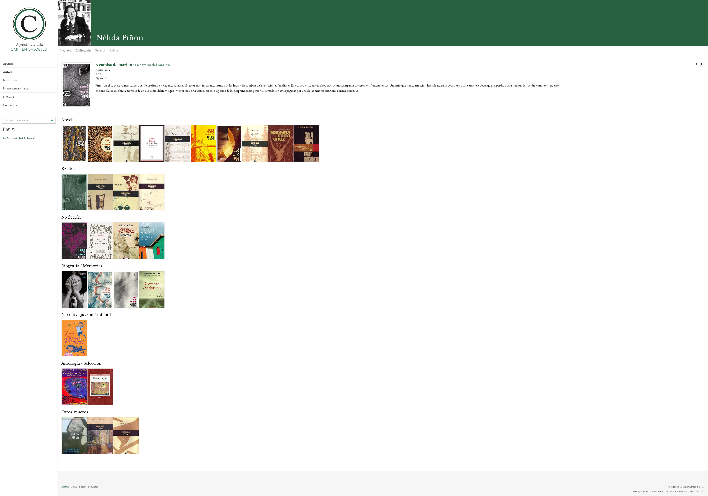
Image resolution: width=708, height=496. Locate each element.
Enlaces (114, 50)
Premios (100, 50)
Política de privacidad (678, 491)
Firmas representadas (16, 88)
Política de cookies (696, 491)
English (22, 137)
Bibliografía (83, 50)
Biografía (66, 50)
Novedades (10, 80)
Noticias (8, 97)
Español (6, 137)
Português (31, 137)
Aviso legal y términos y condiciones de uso (650, 491)
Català (14, 137)
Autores (8, 72)
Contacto (9, 105)
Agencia (8, 63)
